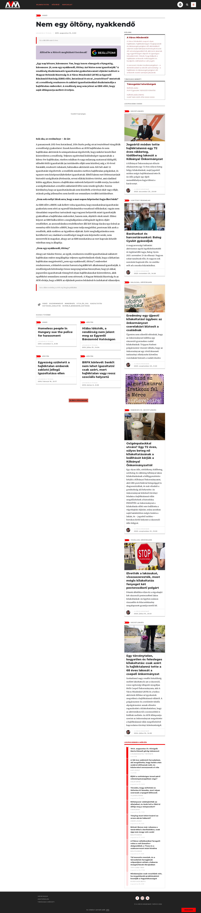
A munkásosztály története (142, 754)
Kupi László (135, 770)
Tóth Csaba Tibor (137, 867)
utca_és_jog (83, 303)
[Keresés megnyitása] (187, 6)
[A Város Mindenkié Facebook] (137, 898)
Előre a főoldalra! (78, 400)
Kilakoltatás (42, 4)
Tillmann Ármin (137, 795)
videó (45, 303)
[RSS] (147, 898)
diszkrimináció (56, 303)
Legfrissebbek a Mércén (135, 742)
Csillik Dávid (136, 781)
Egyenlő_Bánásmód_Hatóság (76, 306)
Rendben (188, 910)
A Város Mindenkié (141, 189)
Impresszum (43, 896)
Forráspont (135, 809)
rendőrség (70, 303)
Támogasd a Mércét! (46, 902)
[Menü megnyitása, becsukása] (193, 4)
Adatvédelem (43, 899)
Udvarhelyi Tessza (43, 33)
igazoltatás (96, 303)
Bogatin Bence (136, 835)
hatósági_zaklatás (51, 306)
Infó (107, 910)
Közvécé (55, 4)
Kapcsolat (67, 4)
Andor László (136, 821)
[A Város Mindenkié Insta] (142, 898)
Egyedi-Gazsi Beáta (138, 881)
